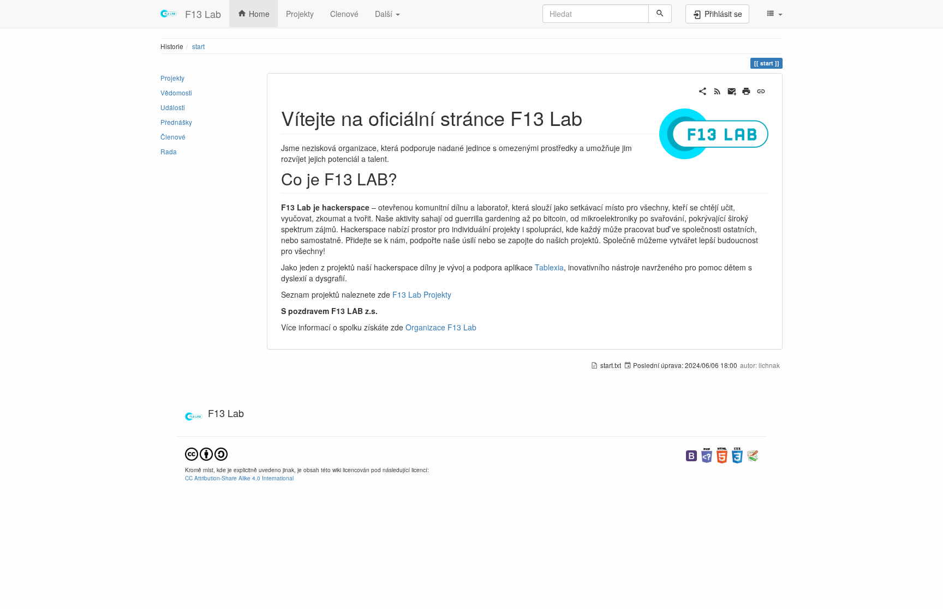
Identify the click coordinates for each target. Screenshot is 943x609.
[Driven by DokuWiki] (752, 454)
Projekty (300, 13)
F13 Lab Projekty (421, 294)
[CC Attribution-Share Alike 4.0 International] (206, 452)
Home (258, 13)
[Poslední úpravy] (717, 90)
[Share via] (702, 90)
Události (172, 107)
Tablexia (549, 267)
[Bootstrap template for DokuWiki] (691, 454)
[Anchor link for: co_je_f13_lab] (405, 178)
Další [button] (385, 13)
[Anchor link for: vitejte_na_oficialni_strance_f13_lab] (592, 117)
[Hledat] (660, 13)
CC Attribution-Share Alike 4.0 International (239, 478)
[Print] (746, 90)
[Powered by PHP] (706, 454)
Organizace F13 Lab (440, 327)
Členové (173, 136)
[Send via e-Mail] (732, 90)
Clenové (344, 13)
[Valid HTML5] (722, 454)
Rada (168, 151)
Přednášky (176, 121)
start (198, 46)
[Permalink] (761, 90)
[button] (774, 13)
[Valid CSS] (737, 454)
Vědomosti (176, 92)
